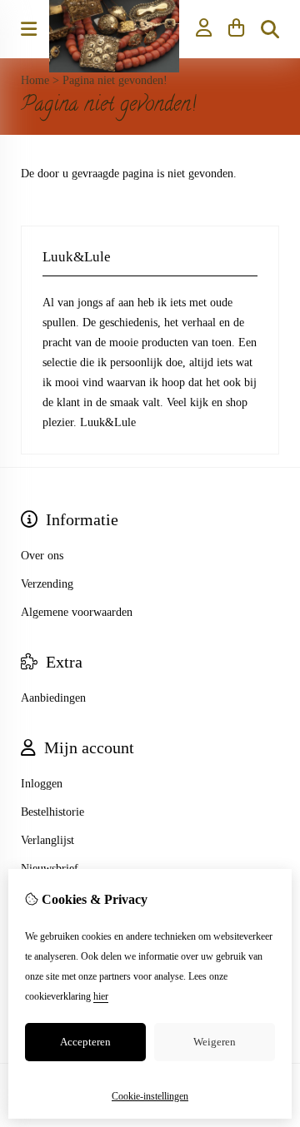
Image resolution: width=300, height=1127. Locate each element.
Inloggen (41, 783)
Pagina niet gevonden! (115, 80)
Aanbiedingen (53, 698)
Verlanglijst (47, 840)
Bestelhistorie (52, 812)
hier (100, 996)
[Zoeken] (270, 29)
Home (35, 80)
